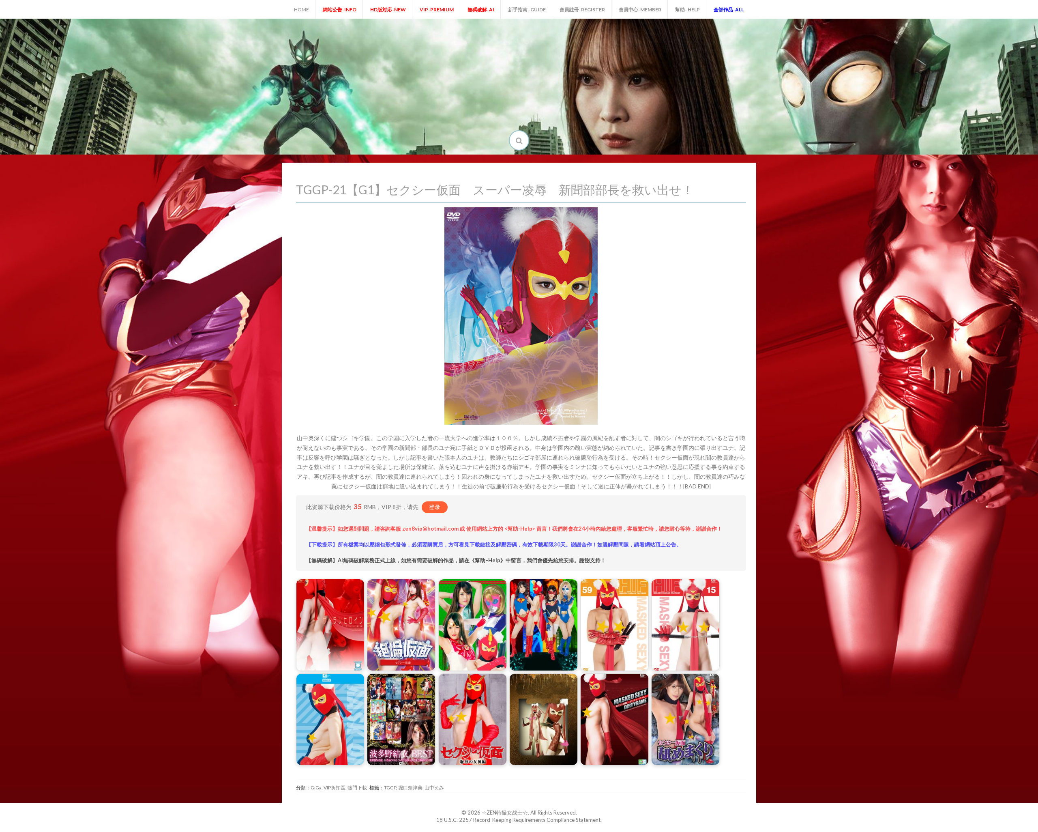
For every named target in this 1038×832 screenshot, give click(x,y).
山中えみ (434, 788)
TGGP (390, 788)
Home (301, 9)
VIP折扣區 (334, 788)
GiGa (316, 788)
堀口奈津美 (410, 788)
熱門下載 (357, 788)
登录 (434, 506)
